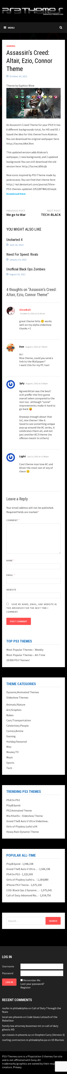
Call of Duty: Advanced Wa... (22, 895)
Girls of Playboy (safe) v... (20, 879)
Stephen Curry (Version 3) (50, 1034)
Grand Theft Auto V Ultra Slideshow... (27, 821)
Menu (11, 27)
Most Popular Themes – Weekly (24, 649)
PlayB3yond (13, 805)
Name (10, 560)
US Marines (57, 1040)
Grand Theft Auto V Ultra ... (21, 869)
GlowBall (25, 309)
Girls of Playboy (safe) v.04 (21, 826)
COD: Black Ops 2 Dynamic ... (22, 890)
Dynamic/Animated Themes (22, 692)
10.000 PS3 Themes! (18, 660)
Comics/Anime (14, 731)
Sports (10, 762)
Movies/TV (12, 752)
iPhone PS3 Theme (17, 885)
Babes (10, 715)
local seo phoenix (12, 1017)
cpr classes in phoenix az (16, 1034)
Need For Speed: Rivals (22, 254)
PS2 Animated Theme (19, 810)
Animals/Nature (15, 704)
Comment (13, 520)
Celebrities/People (17, 725)
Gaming (10, 45)
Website (11, 589)
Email (10, 575)
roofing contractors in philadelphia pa (24, 1040)
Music (9, 757)
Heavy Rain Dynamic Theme (22, 831)
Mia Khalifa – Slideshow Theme (24, 816)
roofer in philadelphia (15, 1008)
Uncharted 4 (14, 240)
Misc (9, 746)
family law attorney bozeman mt (21, 1026)
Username (8, 966)
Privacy (17, 1067)
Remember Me (31, 980)
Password (7, 973)
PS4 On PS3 (13, 800)
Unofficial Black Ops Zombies (25, 269)
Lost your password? (32, 984)
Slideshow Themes (17, 697)
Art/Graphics (13, 710)
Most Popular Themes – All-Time (25, 655)
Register (25, 987)
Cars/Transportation (18, 720)
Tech (9, 768)
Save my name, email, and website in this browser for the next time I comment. (31, 608)
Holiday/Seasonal (16, 741)
